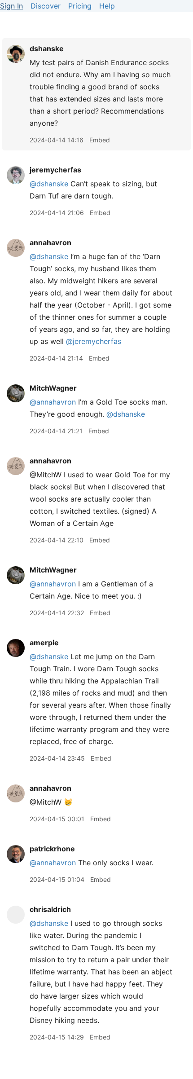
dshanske (47, 48)
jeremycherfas (55, 169)
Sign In (11, 5)
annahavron (50, 242)
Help (107, 5)
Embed (99, 140)
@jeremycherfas (93, 341)
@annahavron (53, 401)
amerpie (44, 642)
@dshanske (49, 183)
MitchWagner (53, 387)
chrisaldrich (50, 909)
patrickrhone (52, 848)
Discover (46, 5)
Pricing (80, 5)
